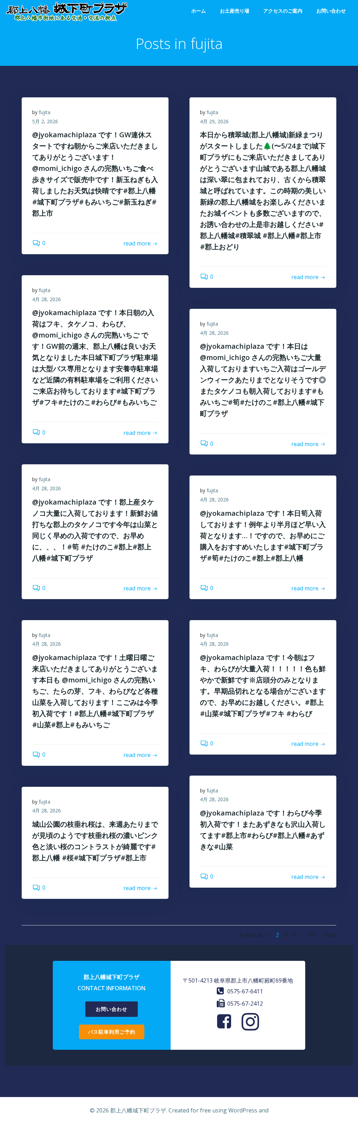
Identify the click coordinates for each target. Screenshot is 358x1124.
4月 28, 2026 (46, 299)
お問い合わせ (331, 10)
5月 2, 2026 (45, 121)
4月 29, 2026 (214, 121)
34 (312, 935)
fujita (44, 112)
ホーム (198, 10)
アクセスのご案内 (282, 10)
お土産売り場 (234, 10)
